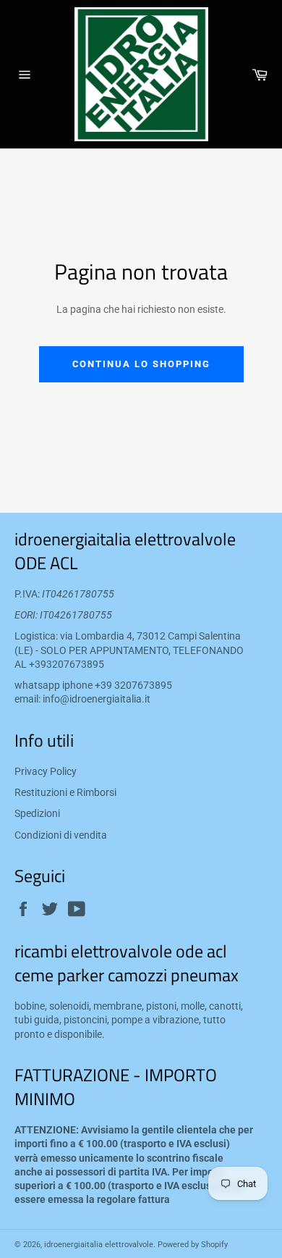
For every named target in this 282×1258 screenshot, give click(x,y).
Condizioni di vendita (60, 835)
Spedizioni (37, 813)
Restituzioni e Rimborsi (65, 792)
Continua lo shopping (141, 363)
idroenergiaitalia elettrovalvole (98, 1244)
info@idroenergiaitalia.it (96, 699)
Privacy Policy (45, 771)
